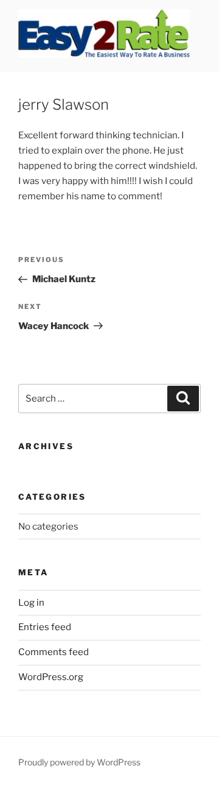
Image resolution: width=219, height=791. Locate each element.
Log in (31, 602)
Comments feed (53, 652)
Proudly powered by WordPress (79, 762)
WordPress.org (50, 677)
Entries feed (44, 627)
